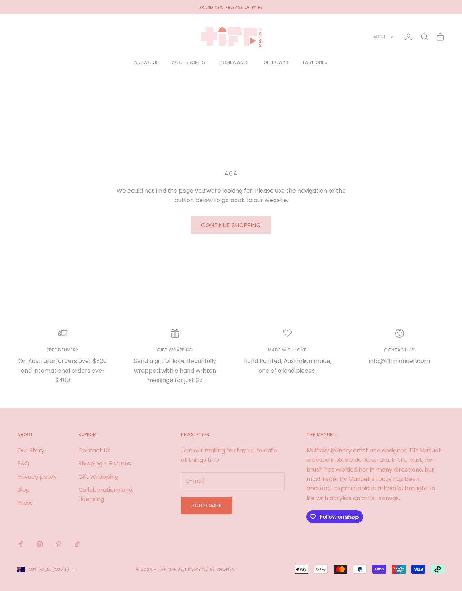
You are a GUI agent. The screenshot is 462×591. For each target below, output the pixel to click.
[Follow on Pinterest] (58, 544)
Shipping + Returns (104, 463)
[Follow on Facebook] (21, 544)
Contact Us (94, 450)
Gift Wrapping (98, 477)
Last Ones (315, 63)
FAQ (23, 463)
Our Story (30, 450)
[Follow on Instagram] (39, 544)
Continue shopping (231, 225)
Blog (23, 490)
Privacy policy (37, 477)
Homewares (234, 63)
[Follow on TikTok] (77, 544)
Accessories (188, 63)
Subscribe (206, 505)
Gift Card (275, 63)
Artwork (145, 63)
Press (25, 503)
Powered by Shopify (211, 569)
